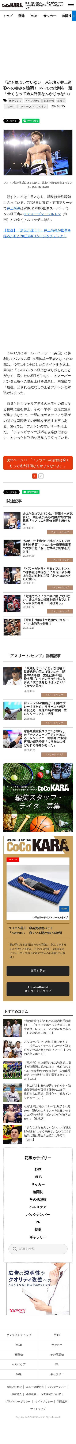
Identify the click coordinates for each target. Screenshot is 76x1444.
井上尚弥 (49, 100)
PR (38, 1222)
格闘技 (67, 16)
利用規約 (62, 1401)
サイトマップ (38, 1408)
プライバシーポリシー (18, 1401)
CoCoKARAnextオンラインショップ (38, 989)
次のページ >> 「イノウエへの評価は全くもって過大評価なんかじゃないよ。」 (38, 462)
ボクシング (15, 100)
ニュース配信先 (35, 1386)
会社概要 (31, 1394)
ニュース (10, 106)
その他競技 (38, 1199)
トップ (7, 16)
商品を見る (38, 970)
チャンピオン (32, 100)
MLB (34, 16)
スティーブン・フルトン (32, 106)
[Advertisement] (41, 47)
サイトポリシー (44, 1401)
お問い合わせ (14, 1386)
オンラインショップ (19, 1334)
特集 (38, 1229)
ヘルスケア (38, 1207)
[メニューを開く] (70, 5)
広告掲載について (51, 1394)
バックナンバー (38, 1214)
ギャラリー (38, 1237)
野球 (21, 16)
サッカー (49, 16)
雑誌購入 (17, 1394)
